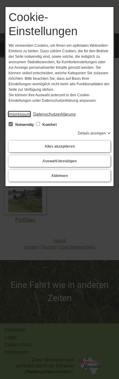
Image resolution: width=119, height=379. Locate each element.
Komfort (49, 125)
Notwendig (24, 125)
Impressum (19, 114)
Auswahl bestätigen (59, 161)
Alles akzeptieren (60, 146)
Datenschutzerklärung (54, 114)
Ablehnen (59, 176)
